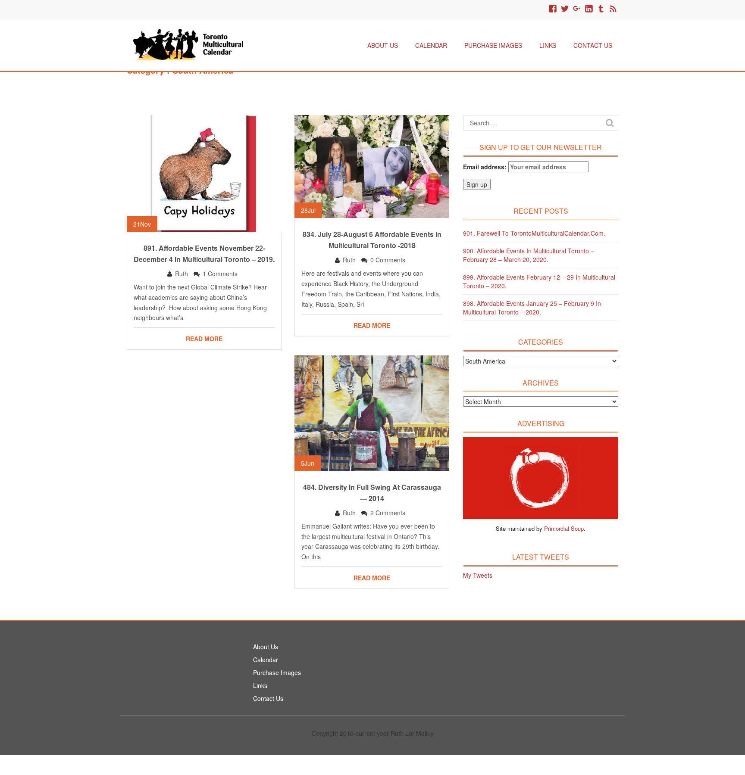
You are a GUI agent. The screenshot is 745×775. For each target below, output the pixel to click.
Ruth (181, 273)
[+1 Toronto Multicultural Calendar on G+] (577, 9)
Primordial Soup (564, 528)
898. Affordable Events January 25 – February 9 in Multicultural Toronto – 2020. (532, 307)
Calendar (431, 45)
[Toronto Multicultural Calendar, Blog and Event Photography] (188, 43)
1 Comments (220, 273)
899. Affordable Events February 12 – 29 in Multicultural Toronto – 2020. (539, 281)
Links (547, 45)
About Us (382, 45)
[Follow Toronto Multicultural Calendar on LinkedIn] (589, 9)
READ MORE (204, 338)
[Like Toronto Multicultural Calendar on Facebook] (552, 9)
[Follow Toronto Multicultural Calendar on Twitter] (564, 9)
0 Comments (387, 259)
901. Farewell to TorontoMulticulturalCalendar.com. (534, 233)
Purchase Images (493, 45)
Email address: (485, 166)
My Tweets (477, 575)
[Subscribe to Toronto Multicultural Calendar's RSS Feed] (613, 9)
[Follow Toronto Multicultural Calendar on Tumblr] (601, 9)
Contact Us (592, 45)
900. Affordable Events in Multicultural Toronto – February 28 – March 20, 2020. (528, 255)
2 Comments (387, 512)
